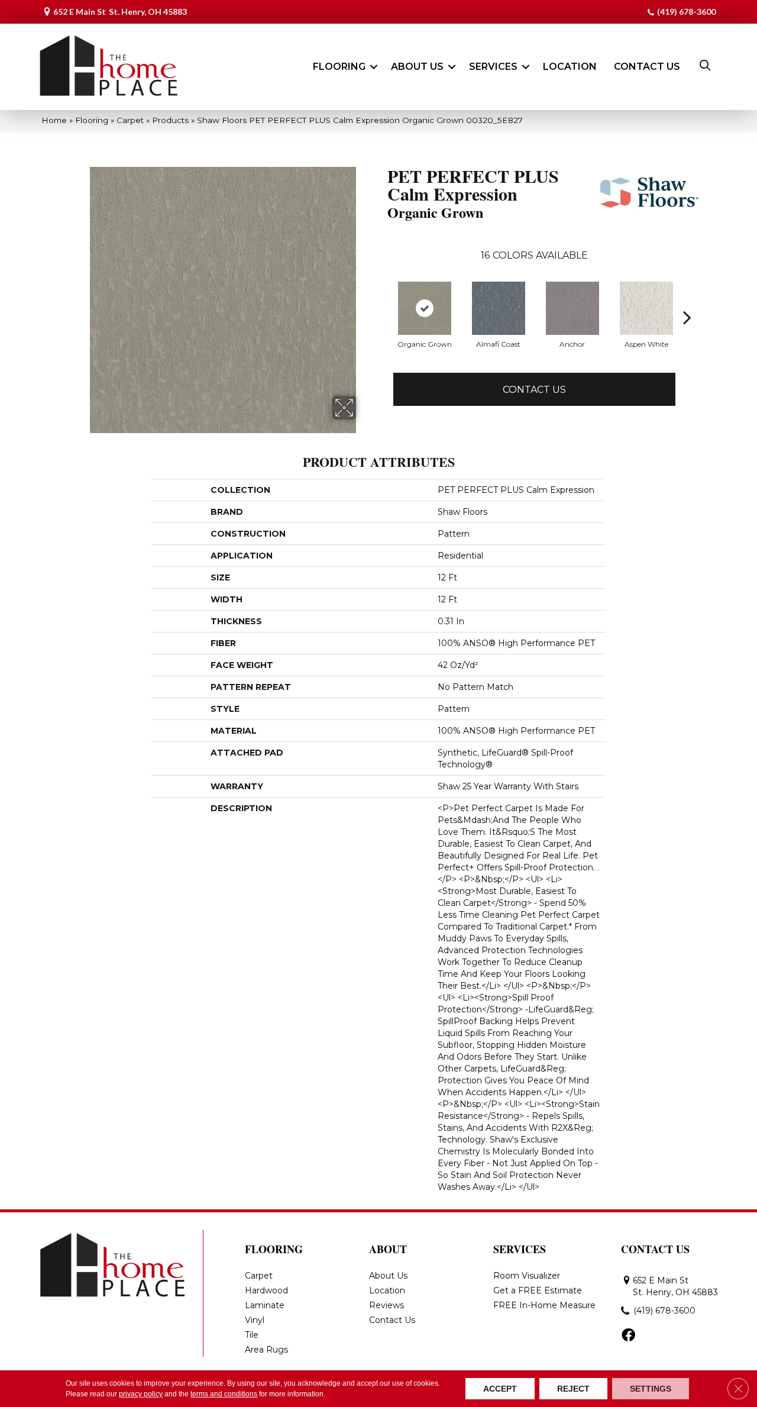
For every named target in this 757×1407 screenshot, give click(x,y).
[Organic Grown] (424, 308)
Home (54, 120)
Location (570, 66)
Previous (381, 317)
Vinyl (254, 1320)
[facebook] (628, 1336)
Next (687, 317)
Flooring (339, 66)
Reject (573, 1388)
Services (493, 66)
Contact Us (647, 66)
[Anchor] (572, 308)
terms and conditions (223, 1394)
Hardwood (266, 1290)
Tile (251, 1334)
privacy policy (141, 1394)
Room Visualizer (526, 1275)
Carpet (130, 120)
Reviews (386, 1305)
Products (170, 120)
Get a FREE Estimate (537, 1290)
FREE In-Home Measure (544, 1305)
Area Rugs (266, 1349)
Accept (500, 1388)
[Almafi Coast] (498, 308)
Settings (650, 1388)
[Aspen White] (646, 308)
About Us (417, 66)
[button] (373, 67)
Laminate (264, 1305)
